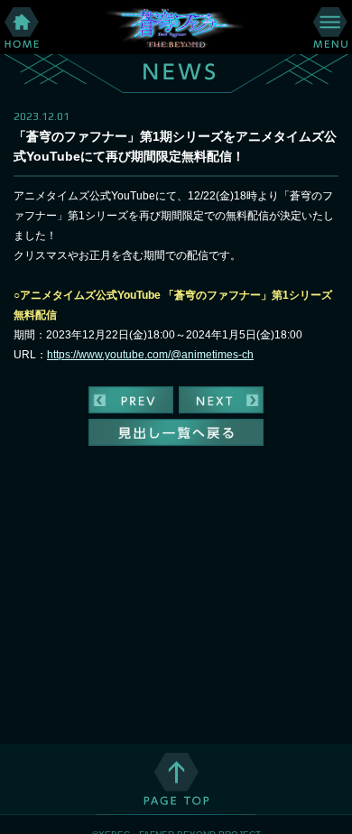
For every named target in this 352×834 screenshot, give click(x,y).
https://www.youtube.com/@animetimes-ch (150, 354)
